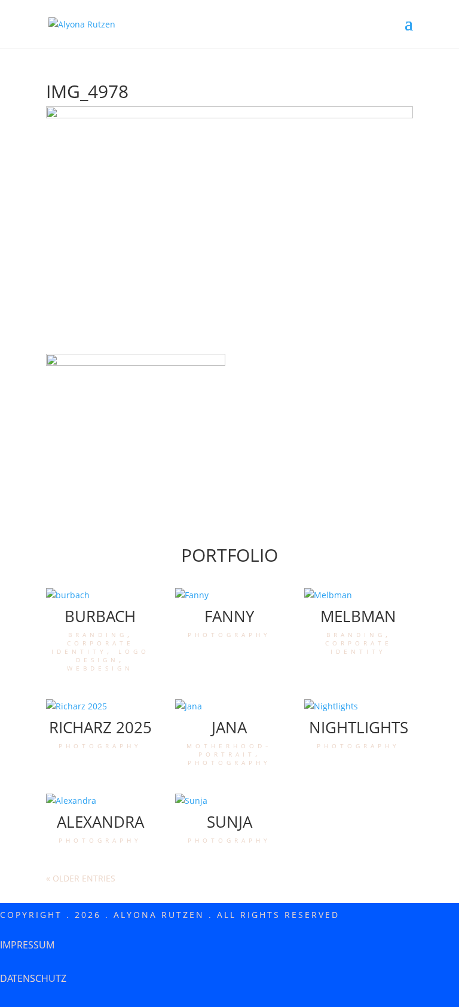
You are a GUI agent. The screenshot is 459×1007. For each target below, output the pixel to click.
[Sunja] (229, 801)
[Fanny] (229, 595)
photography (229, 633)
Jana (229, 727)
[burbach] (100, 595)
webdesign (100, 667)
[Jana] (229, 706)
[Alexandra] (100, 801)
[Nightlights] (358, 706)
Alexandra (100, 821)
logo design (112, 655)
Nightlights (358, 727)
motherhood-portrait (229, 749)
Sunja (229, 821)
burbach (100, 616)
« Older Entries (80, 878)
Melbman (358, 616)
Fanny (229, 616)
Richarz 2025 (100, 727)
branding (97, 633)
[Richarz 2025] (100, 706)
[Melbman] (358, 595)
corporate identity (92, 646)
